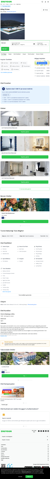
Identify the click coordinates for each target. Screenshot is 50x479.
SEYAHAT (5, 95)
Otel (2, 446)
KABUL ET (29, 476)
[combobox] (24, 44)
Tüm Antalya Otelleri (6, 6)
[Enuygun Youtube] (48, 431)
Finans (2, 453)
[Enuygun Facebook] (39, 431)
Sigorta (2, 455)
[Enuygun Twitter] (43, 431)
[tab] (3, 54)
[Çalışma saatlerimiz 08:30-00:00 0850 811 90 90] (42, 1)
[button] (25, 26)
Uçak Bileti (3, 444)
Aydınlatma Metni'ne (26, 471)
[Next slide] (47, 118)
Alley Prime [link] (18, 4)
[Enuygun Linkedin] (46, 431)
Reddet (41, 471)
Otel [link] (4, 4)
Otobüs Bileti (4, 448)
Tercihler (20, 476)
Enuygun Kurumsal (5, 456)
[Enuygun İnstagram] (41, 431)
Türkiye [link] (7, 4)
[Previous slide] (3, 118)
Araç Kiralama (4, 449)
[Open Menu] (48, 2)
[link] (1, 4)
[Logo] (6, 2)
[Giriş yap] (45, 2)
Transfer (3, 451)
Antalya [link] (11, 4)
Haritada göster (43, 63)
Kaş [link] (14, 4)
